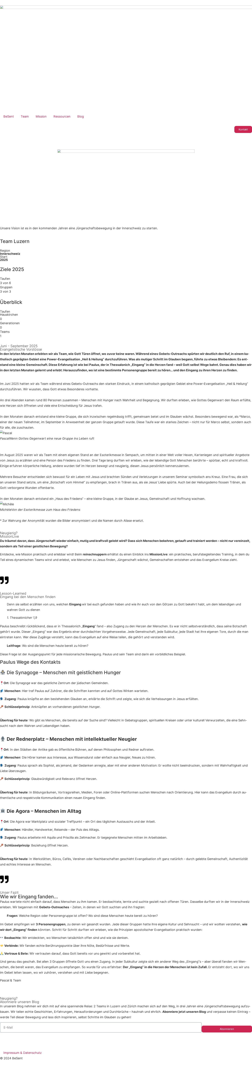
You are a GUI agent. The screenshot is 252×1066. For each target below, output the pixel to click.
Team (25, 116)
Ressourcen (61, 116)
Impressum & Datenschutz (22, 1053)
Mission (41, 116)
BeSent (8, 116)
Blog (80, 116)
